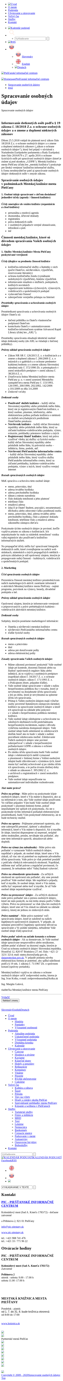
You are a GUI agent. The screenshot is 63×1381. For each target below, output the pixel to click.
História (19, 1021)
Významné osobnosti (26, 1027)
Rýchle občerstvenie (25, 1078)
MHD (18, 1118)
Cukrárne (20, 1081)
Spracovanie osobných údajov (24, 84)
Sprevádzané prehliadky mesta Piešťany (36, 1103)
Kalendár (20, 1045)
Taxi (17, 1121)
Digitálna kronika (24, 1042)
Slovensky (27, 56)
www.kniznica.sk (10, 1323)
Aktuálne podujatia (25, 1033)
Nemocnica (21, 1127)
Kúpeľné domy (23, 1060)
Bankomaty (21, 1130)
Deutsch (21, 67)
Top (3, 1378)
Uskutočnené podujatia (27, 1036)
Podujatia (13, 1030)
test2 (10, 87)
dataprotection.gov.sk (12, 957)
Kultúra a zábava (24, 1087)
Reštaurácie (21, 1066)
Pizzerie (19, 1075)
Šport (17, 1090)
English (26, 64)
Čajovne (19, 1051)
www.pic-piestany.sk (12, 1232)
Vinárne (19, 1072)
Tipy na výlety (22, 1097)
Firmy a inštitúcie (24, 1115)
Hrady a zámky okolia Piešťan (31, 1100)
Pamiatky (20, 1024)
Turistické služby (24, 1112)
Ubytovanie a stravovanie (21, 1048)
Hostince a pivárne (25, 1054)
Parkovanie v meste (25, 1136)
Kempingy (20, 1069)
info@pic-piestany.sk (12, 1226)
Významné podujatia (26, 1039)
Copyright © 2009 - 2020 (14, 1375)
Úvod (11, 1015)
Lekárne (19, 1124)
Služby (11, 1109)
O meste (12, 1018)
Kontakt (12, 1148)
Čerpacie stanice (23, 1133)
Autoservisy (21, 1139)
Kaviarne (20, 1057)
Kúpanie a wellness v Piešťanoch (32, 1106)
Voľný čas (13, 1084)
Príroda (19, 1093)
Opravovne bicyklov (26, 1142)
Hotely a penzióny (24, 1063)
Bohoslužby (21, 1145)
